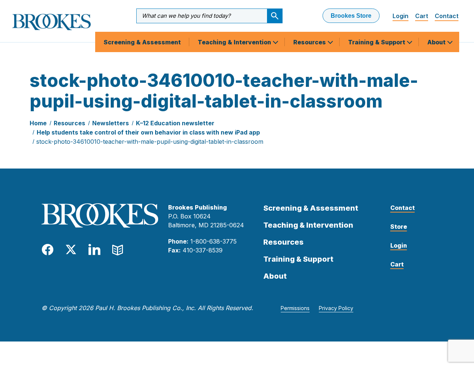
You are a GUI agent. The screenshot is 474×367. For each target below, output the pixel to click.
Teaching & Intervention (235, 42)
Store (398, 226)
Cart (421, 16)
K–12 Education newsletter (175, 123)
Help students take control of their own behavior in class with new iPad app (148, 132)
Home (38, 123)
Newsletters (110, 123)
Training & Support (377, 42)
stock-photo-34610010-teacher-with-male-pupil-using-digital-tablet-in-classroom (149, 141)
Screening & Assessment (142, 42)
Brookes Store (351, 16)
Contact (446, 16)
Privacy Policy (336, 308)
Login (400, 16)
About (437, 42)
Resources (310, 42)
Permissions (295, 308)
